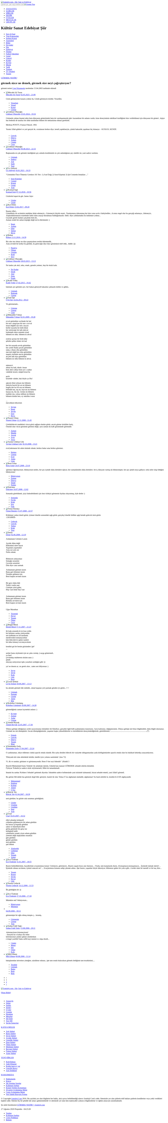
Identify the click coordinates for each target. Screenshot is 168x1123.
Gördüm (14, 807)
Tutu (12, 924)
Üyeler (8, 1010)
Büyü (13, 233)
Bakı (13, 973)
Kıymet (14, 714)
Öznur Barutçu (11, 511)
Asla (12, 811)
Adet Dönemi (11, 1064)
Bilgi (13, 744)
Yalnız (13, 526)
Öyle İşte (9, 300)
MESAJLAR (11, 20)
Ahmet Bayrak (11, 725)
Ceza (13, 144)
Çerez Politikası (12, 1118)
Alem (13, 699)
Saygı (13, 670)
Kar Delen (10, 207)
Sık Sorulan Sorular (13, 1083)
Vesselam (14, 103)
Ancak (13, 435)
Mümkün (14, 907)
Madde (13, 433)
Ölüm (13, 620)
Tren (12, 530)
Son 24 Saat (10, 34)
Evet (12, 457)
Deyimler (9, 45)
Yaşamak (14, 614)
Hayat (13, 616)
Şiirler (8, 1003)
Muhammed (15, 781)
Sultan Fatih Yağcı (13, 928)
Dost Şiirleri (10, 1042)
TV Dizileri (10, 71)
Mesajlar (9, 1016)
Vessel (13, 105)
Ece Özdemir (11, 862)
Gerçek (13, 136)
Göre (13, 313)
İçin (12, 504)
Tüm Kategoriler (12, 36)
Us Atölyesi (10, 170)
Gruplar (9, 1012)
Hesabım (9, 1014)
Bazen (13, 874)
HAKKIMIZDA (7, 1075)
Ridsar (8, 237)
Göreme (14, 308)
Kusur (13, 107)
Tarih (8, 67)
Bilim (8, 43)
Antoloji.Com (16, 1099)
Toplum (9, 69)
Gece (13, 622)
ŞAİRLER (10, 11)
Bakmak (14, 293)
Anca (13, 440)
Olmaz (13, 250)
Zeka (13, 276)
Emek (13, 278)
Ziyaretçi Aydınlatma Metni (16, 1090)
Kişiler (8, 60)
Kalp (13, 675)
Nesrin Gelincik (12, 885)
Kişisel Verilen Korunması (16, 1088)
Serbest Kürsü (11, 38)
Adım (13, 459)
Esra (12, 414)
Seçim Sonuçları (12, 1023)
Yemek (13, 855)
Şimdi (13, 483)
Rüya (13, 416)
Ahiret (13, 788)
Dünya (13, 138)
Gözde (13, 696)
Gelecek (14, 521)
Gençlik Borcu (11, 1068)
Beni (13, 679)
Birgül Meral (11, 627)
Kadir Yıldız (10, 283)
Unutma (14, 805)
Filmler (8, 52)
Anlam (13, 140)
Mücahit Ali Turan (13, 95)
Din (7, 47)
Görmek (14, 157)
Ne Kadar (14, 269)
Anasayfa (9, 1001)
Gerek (13, 185)
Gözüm (14, 252)
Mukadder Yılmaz (13, 317)
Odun (13, 950)
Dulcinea (9, 489)
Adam (13, 857)
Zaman (13, 431)
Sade (13, 164)
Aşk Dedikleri (11, 1071)
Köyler (8, 63)
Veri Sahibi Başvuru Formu (16, 1094)
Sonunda (14, 498)
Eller (13, 228)
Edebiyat (9, 49)
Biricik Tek (10, 794)
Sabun (13, 231)
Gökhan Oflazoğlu (13, 114)
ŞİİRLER (9, 13)
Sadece (13, 159)
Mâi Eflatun (10, 956)
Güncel (9, 58)
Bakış (13, 969)
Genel (8, 56)
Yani (12, 166)
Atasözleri (10, 41)
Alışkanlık (15, 848)
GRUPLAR (10, 22)
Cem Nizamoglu (18, 88)
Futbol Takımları (12, 54)
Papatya (14, 248)
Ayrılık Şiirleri (11, 1038)
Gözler (13, 200)
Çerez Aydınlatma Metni (15, 1092)
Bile (12, 701)
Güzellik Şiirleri (12, 1040)
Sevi (12, 257)
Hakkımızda (10, 1079)
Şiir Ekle (9, 1019)
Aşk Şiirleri (10, 1031)
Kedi (13, 254)
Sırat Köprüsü (16, 179)
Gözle (13, 203)
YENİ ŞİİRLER (7, 1058)
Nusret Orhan (11, 420)
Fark (12, 506)
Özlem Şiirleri (11, 1051)
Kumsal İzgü (11, 192)
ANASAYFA (11, 9)
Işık (12, 947)
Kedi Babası (10, 1062)
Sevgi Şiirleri (11, 1036)
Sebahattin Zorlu (12, 748)
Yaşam (8, 74)
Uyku (13, 790)
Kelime (13, 785)
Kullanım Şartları (12, 1086)
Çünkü (13, 142)
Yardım (9, 1113)
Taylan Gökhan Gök (14, 444)
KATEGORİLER (8, 1027)
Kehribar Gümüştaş (13, 705)
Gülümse (14, 851)
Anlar (13, 718)
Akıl (12, 274)
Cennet (13, 181)
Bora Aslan (10, 466)
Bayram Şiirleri (12, 1049)
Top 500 (9, 1021)
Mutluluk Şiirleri (12, 1047)
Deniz (8, 535)
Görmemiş (15, 919)
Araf (12, 188)
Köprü (13, 183)
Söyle (13, 673)
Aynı (13, 437)
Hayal (13, 879)
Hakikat (14, 783)
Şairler (8, 1005)
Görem (13, 310)
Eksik (13, 272)
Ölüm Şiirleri (11, 1045)
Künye (8, 1081)
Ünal (8, 816)
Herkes (13, 452)
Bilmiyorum (15, 476)
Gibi (12, 677)
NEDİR (9, 15)
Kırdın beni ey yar (13, 1066)
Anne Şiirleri (11, 1053)
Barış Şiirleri (11, 1034)
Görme (13, 110)
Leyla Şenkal (11, 684)
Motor (13, 945)
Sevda (13, 411)
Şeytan (13, 407)
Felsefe (13, 735)
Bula (13, 971)
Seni (12, 809)
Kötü (13, 502)
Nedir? (8, 1008)
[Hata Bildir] (6, 993)
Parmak (14, 694)
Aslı (12, 162)
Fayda (13, 500)
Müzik (8, 65)
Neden (13, 485)
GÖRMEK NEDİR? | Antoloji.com (31, 1105)
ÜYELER (10, 18)
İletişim (9, 1120)
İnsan (13, 224)
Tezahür (14, 965)
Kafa (13, 952)
